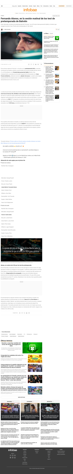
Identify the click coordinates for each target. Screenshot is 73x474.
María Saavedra (8, 29)
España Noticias (21, 336)
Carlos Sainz (19, 334)
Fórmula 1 (35, 334)
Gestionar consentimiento (61, 454)
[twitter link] (12, 455)
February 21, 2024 (22, 157)
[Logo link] (30, 9)
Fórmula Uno (29, 334)
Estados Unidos (24, 457)
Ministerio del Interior (21, 13)
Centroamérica (24, 462)
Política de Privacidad (61, 452)
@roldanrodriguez (33, 150)
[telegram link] (12, 457)
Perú (25, 460)
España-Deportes (13, 336)
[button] (41, 64)
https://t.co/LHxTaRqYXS (19, 155)
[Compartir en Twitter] (33, 64)
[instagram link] (15, 455)
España (2, 15)
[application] (21, 249)
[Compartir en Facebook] (31, 64)
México (25, 459)
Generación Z (34, 13)
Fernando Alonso (4, 334)
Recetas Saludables (43, 13)
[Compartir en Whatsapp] (29, 64)
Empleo (37, 452)
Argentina (24, 452)
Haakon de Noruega (29, 13)
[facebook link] (10, 455)
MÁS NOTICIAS (21, 397)
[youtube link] (10, 457)
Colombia (24, 454)
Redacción (36, 451)
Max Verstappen (12, 334)
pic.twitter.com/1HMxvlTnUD (33, 155)
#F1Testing (11, 151)
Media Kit (49, 459)
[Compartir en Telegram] (38, 64)
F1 (24, 334)
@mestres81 (25, 150)
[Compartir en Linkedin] (36, 64)
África (38, 13)
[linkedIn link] (15, 457)
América (25, 451)
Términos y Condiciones (61, 451)
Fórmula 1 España (4, 336)
